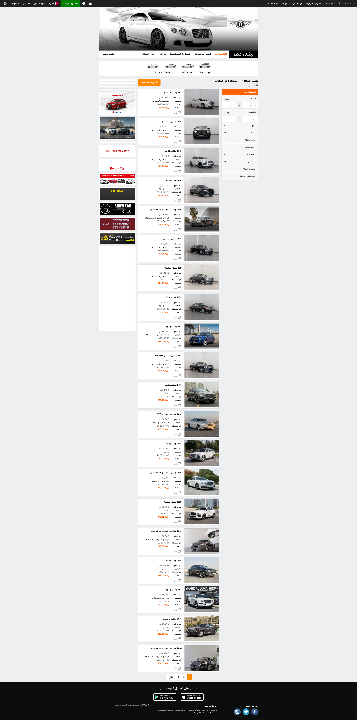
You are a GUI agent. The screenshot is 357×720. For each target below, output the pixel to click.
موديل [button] (163, 54)
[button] (54, 3)
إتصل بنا (197, 712)
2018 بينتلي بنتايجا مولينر (170, 121)
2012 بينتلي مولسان (172, 92)
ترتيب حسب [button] (108, 54)
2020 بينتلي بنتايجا (172, 502)
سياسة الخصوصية (165, 710)
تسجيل (26, 3)
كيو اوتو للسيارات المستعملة (157, 218)
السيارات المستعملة (180, 54)
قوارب (284, 3)
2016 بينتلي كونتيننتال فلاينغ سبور (166, 209)
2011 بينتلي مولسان (172, 268)
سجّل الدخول (39, 3)
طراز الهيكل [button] (148, 54)
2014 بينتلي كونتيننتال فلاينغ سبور (166, 648)
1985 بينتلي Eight (173, 297)
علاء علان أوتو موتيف (160, 422)
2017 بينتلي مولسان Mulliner (168, 355)
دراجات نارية (296, 3)
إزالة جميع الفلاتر (147, 82)
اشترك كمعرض (194, 710)
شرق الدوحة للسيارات (160, 598)
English (15, 3)
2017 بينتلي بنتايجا (173, 326)
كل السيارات (221, 54)
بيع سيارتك (68, 3)
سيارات (330, 3)
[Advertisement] (117, 289)
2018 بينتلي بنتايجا (173, 151)
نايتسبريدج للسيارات (160, 101)
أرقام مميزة (273, 3)
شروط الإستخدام (210, 712)
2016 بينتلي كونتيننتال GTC (169, 414)
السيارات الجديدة (203, 54)
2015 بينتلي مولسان (172, 238)
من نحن (205, 710)
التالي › (170, 677)
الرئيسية (214, 710)
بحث (227, 99)
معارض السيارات (313, 3)
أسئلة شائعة (180, 710)
